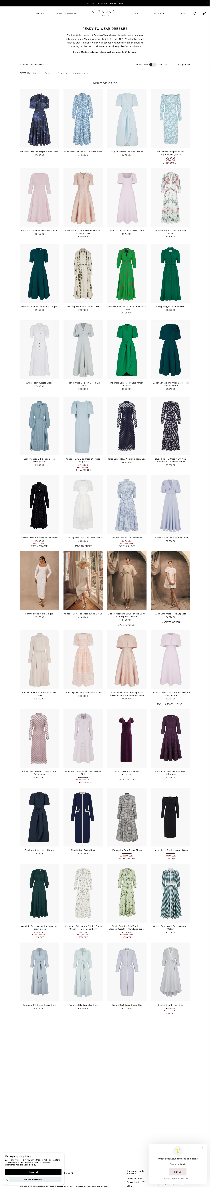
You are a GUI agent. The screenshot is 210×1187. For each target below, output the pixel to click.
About (138, 13)
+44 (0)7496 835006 (177, 1183)
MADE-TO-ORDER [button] (65, 13)
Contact (159, 13)
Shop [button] (39, 13)
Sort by (24, 64)
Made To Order (123, 52)
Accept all (33, 1172)
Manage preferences (33, 1179)
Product (142, 64)
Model (163, 64)
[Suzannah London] (105, 13)
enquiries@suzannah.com (128, 46)
